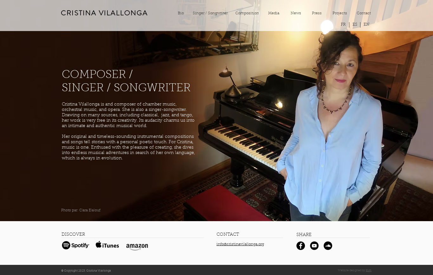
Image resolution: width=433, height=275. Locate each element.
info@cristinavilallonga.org (240, 244)
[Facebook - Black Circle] (300, 245)
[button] (366, 25)
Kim (369, 270)
